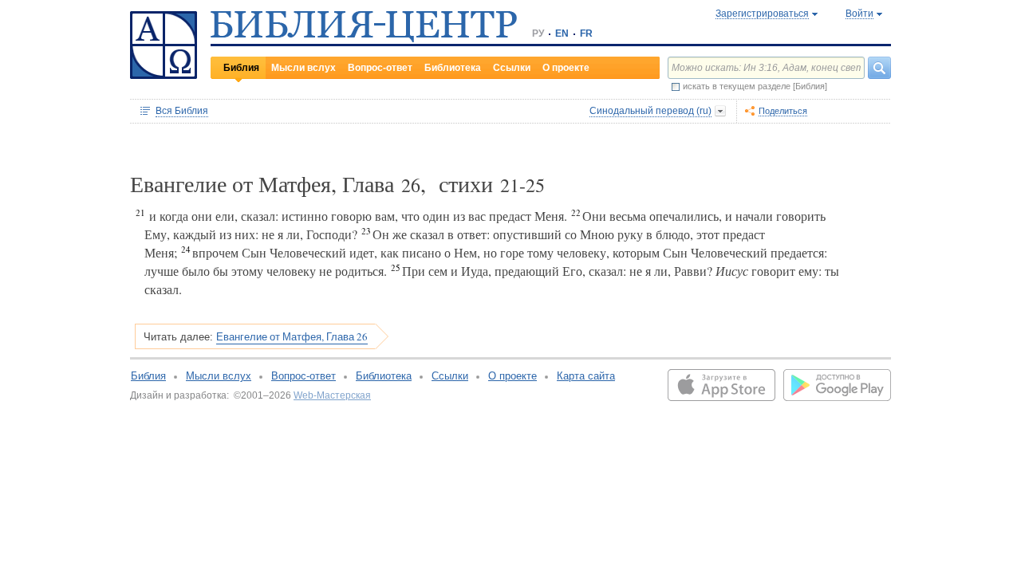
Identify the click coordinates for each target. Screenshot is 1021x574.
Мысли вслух (303, 67)
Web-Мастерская (332, 395)
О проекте (565, 67)
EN (562, 33)
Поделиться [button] (783, 111)
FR (586, 33)
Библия (241, 67)
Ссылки (511, 67)
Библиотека (452, 67)
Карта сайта (586, 376)
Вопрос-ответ (380, 67)
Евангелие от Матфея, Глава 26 (292, 336)
